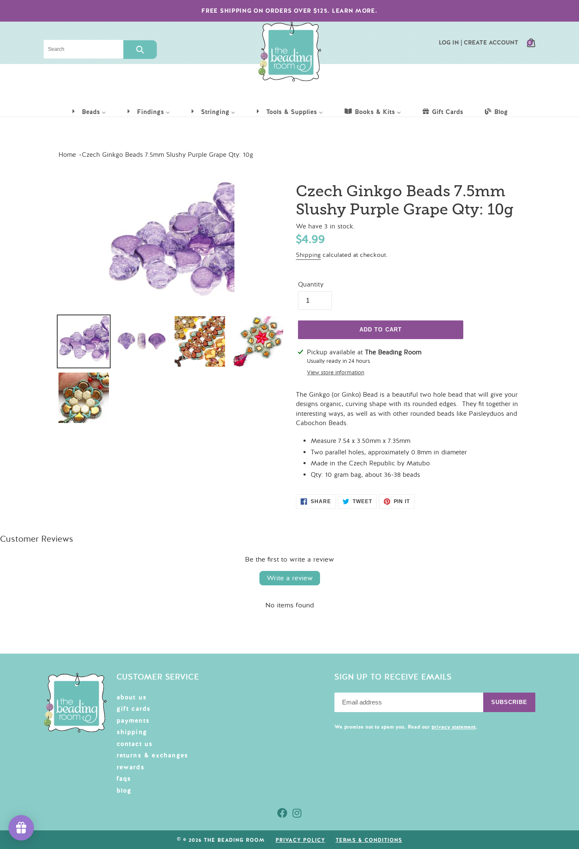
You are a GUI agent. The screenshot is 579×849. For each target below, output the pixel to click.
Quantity (310, 284)
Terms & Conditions (369, 840)
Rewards (131, 767)
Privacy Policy (300, 840)
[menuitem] (88, 111)
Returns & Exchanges (153, 755)
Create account (491, 42)
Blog (124, 790)
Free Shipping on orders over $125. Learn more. (289, 10)
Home (67, 154)
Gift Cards (134, 708)
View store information (335, 372)
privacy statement (453, 727)
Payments (133, 720)
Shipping (308, 255)
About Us (132, 697)
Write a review (290, 578)
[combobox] (83, 49)
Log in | (450, 42)
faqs (124, 778)
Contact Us (135, 744)
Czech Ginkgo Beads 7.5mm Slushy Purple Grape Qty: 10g (167, 154)
